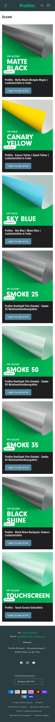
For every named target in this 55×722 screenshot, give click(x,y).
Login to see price (18, 90)
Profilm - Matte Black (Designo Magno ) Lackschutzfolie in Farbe (26, 81)
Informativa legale (41, 715)
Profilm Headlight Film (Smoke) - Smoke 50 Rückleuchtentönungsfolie (27, 383)
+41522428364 (29, 632)
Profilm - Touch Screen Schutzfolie (24, 607)
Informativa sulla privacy (40, 707)
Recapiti (39, 702)
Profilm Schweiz (26, 703)
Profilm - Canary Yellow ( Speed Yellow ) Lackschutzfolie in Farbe (27, 157)
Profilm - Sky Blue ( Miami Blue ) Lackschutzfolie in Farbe (23, 232)
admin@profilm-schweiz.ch (31, 636)
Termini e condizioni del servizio (29, 711)
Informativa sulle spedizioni (20, 715)
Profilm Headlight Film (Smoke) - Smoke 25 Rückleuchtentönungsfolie (27, 307)
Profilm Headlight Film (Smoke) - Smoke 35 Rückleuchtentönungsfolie (27, 458)
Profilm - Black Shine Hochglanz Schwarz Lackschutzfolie (27, 534)
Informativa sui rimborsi (17, 707)
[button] (6, 5)
